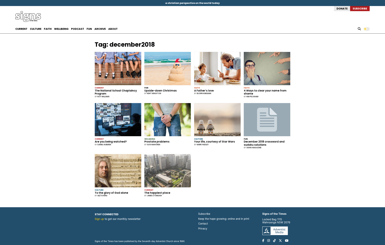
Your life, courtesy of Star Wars (214, 141)
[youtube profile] (286, 240)
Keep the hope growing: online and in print (223, 218)
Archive (100, 29)
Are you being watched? (111, 141)
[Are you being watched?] (118, 120)
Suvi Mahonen (153, 144)
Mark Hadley (203, 144)
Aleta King (102, 195)
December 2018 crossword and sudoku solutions (264, 143)
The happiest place (157, 193)
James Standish (154, 195)
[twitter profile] (280, 240)
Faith (48, 29)
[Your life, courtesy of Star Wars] (217, 120)
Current (21, 29)
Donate (342, 8)
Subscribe (360, 8)
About (113, 29)
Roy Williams (103, 96)
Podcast (77, 29)
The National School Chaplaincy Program (116, 92)
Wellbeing (61, 29)
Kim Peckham (252, 96)
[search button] (359, 29)
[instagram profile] (268, 240)
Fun (89, 29)
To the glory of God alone (111, 193)
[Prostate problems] (167, 120)
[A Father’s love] (217, 69)
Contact (203, 223)
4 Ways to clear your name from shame (265, 92)
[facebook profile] (263, 240)
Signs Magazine (253, 147)
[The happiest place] (167, 171)
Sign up (99, 218)
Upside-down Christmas (160, 90)
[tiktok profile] (274, 240)
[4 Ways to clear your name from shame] (267, 69)
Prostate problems (156, 141)
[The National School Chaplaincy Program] (118, 69)
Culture (35, 29)
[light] (366, 29)
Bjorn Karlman (204, 93)
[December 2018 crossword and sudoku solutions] (267, 120)
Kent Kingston (154, 93)
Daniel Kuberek (104, 144)
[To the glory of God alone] (118, 171)
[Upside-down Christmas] (167, 69)
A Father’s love (204, 90)
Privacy (202, 228)
